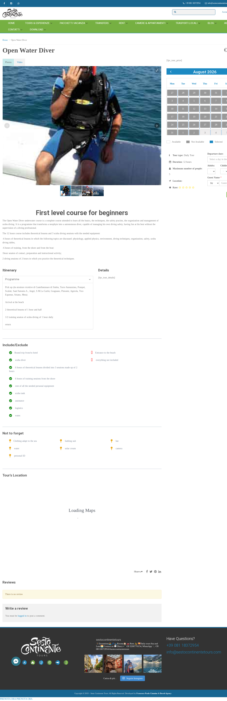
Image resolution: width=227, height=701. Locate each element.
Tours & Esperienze (37, 23)
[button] (16, 661)
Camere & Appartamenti (150, 23)
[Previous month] (171, 71)
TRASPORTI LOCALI (186, 23)
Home (11, 23)
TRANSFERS (102, 23)
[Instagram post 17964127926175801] (93, 664)
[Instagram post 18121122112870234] (113, 664)
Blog (211, 23)
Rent (122, 23)
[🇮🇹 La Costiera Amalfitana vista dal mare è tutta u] (152, 664)
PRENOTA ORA (8, 699)
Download (36, 29)
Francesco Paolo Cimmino (147, 693)
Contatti (14, 29)
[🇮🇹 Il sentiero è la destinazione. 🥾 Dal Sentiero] (133, 664)
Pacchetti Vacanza (72, 23)
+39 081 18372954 (192, 3)
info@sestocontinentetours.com (194, 652)
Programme (12, 279)
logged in (22, 616)
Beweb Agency (165, 693)
